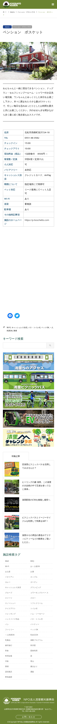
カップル (33, 577)
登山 (32, 661)
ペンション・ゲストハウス (22, 27)
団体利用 (33, 650)
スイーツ (8, 598)
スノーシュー (10, 603)
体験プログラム (36, 640)
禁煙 (15, 330)
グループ (8, 592)
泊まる (7, 27)
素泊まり (33, 666)
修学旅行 (8, 645)
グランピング (35, 587)
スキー (33, 598)
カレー (7, 582)
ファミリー (9, 629)
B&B (7, 561)
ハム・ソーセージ (37, 613)
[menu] (52, 4)
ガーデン (33, 582)
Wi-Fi (9, 327)
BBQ (32, 561)
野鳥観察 (8, 677)
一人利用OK (9, 635)
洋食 (7, 661)
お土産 (7, 571)
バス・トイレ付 (34, 327)
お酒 (32, 571)
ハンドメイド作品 (12, 619)
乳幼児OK (34, 635)
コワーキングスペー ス (39, 592)
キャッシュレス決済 (19, 327)
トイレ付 (33, 608)
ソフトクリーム (36, 603)
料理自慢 (8, 656)
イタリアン (9, 577)
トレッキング (10, 613)
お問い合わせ (28, 717)
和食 (7, 650)
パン (7, 624)
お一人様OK (35, 566)
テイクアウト (10, 608)
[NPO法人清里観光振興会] (12, 4)
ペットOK (45, 327)
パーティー (34, 624)
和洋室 (33, 645)
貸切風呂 (8, 671)
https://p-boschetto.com (37, 220)
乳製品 (7, 640)
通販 (32, 671)
